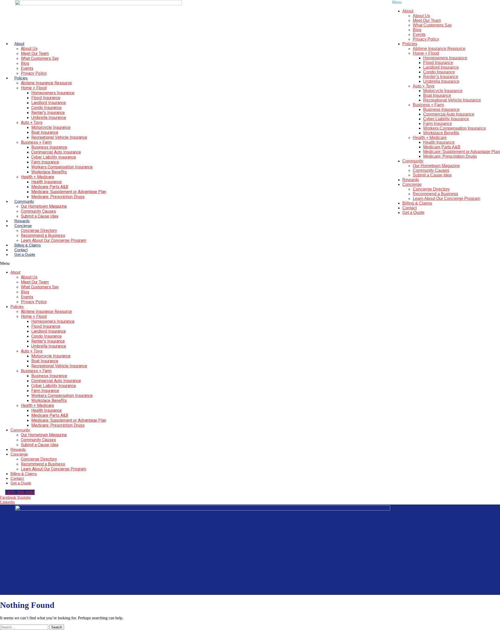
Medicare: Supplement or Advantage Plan (68, 191)
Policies (21, 78)
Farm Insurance (45, 162)
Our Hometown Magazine (44, 206)
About (19, 43)
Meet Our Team (35, 53)
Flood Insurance (45, 97)
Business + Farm (36, 142)
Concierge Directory (39, 230)
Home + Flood (34, 87)
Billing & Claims (27, 245)
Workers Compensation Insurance (62, 167)
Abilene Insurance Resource (46, 82)
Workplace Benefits (49, 171)
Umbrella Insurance (48, 117)
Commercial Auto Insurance (56, 152)
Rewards (22, 221)
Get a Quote (24, 254)
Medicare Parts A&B (49, 186)
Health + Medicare (37, 176)
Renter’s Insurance (48, 112)
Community (24, 201)
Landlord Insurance (48, 102)
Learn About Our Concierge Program (53, 240)
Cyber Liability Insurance (53, 157)
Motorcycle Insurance (51, 127)
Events (27, 68)
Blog (25, 63)
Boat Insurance (44, 132)
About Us (29, 48)
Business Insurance (49, 147)
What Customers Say (40, 58)
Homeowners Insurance (52, 92)
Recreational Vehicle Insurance (59, 137)
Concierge (23, 225)
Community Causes (38, 211)
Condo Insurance (46, 107)
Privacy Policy (34, 73)
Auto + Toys (31, 122)
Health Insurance (46, 181)
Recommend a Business (43, 235)
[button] (130, 263)
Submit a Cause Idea (39, 216)
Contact (21, 250)
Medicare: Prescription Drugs (58, 196)
